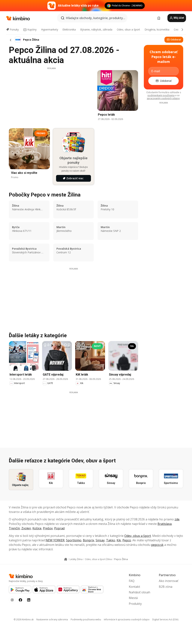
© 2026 (24, 619)
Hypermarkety (49, 29)
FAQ (131, 581)
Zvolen (26, 528)
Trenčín (14, 528)
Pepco (126, 540)
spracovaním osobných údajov (163, 98)
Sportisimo (73, 540)
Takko (110, 540)
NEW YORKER (55, 540)
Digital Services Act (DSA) (165, 619)
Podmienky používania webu (86, 619)
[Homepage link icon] (65, 559)
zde (177, 519)
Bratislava (165, 524)
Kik (119, 540)
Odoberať (175, 39)
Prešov (48, 528)
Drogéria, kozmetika (157, 29)
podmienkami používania (161, 95)
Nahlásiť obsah (139, 592)
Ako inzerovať (168, 581)
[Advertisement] (51, 96)
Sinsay (100, 540)
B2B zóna (165, 587)
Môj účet (178, 17)
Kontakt (134, 587)
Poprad (59, 528)
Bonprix (88, 540)
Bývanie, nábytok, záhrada (96, 29)
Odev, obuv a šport (128, 29)
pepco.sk (157, 545)
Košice (36, 528)
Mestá (133, 598)
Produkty (135, 604)
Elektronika (69, 29)
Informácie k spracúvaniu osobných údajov (126, 619)
